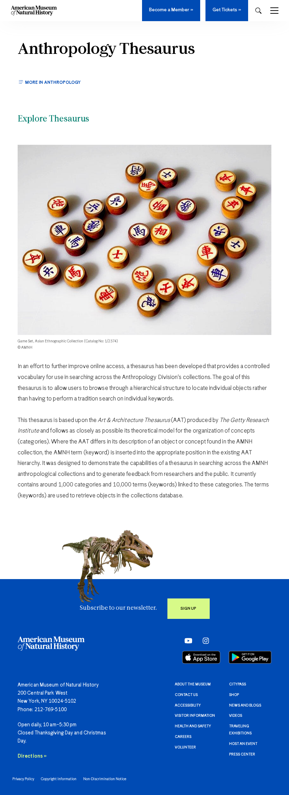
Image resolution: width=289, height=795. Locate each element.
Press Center (242, 754)
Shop (234, 695)
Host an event (243, 744)
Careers (183, 737)
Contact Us (186, 695)
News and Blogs (245, 705)
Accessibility (188, 705)
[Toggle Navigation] (274, 10)
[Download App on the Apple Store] (201, 657)
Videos (235, 716)
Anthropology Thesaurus (106, 49)
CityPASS (237, 684)
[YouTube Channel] (186, 640)
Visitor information (195, 716)
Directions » (32, 756)
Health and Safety (193, 726)
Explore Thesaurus (53, 119)
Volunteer (185, 747)
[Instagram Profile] (203, 640)
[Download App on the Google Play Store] (250, 657)
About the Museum (193, 684)
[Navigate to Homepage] (34, 10)
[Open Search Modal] (258, 11)
